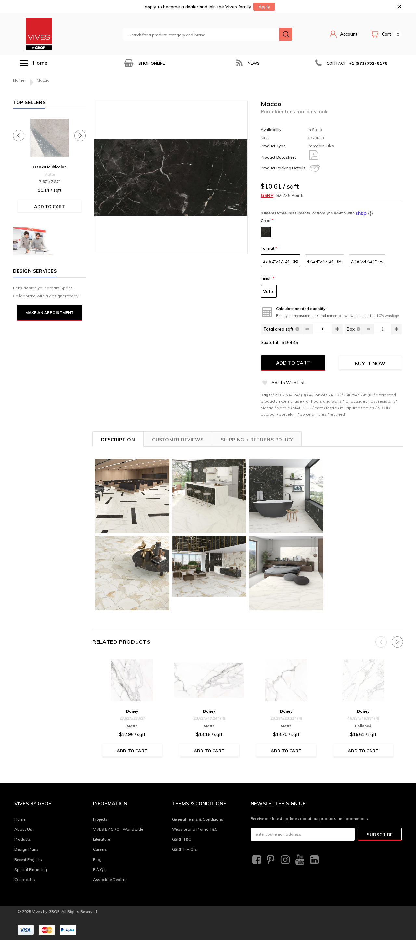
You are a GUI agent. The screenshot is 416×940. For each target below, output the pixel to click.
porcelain (288, 414)
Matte (269, 291)
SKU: (265, 137)
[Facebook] (256, 860)
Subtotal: (270, 342)
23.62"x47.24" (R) (280, 261)
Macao (267, 407)
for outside (354, 401)
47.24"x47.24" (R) (325, 261)
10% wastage (387, 315)
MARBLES (302, 407)
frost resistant (381, 401)
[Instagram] (284, 860)
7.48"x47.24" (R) (367, 261)
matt (318, 407)
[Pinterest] (270, 860)
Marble (283, 407)
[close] (399, 6)
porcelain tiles (313, 414)
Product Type (273, 145)
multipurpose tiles (357, 407)
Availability (271, 129)
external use (290, 401)
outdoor (268, 414)
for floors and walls (323, 401)
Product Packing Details (283, 167)
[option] (144, 63)
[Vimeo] (313, 860)
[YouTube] (299, 860)
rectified (337, 414)
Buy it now (370, 363)
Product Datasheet (278, 157)
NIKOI (382, 407)
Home (19, 80)
